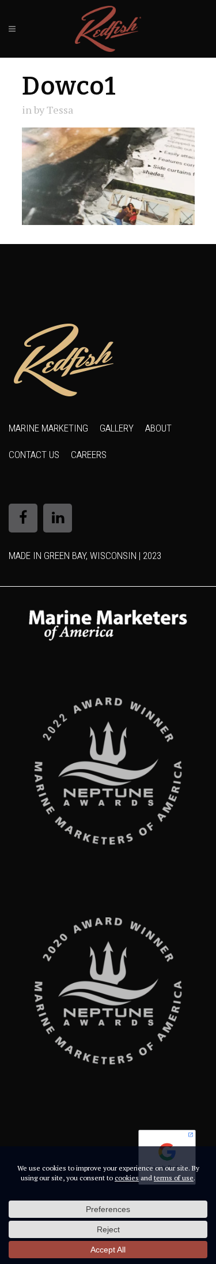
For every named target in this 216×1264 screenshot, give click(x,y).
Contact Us (34, 454)
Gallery (117, 428)
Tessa (60, 110)
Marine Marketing (48, 428)
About (158, 428)
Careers (89, 454)
